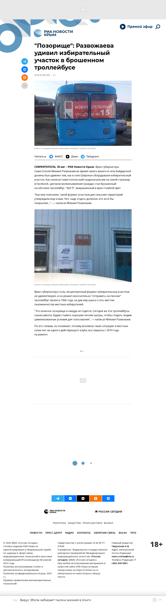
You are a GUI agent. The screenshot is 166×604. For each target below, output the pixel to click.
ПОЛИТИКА (59, 523)
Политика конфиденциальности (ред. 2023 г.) (27, 575)
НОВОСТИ (36, 533)
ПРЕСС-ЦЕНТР (53, 533)
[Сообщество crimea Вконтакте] (70, 498)
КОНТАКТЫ (84, 533)
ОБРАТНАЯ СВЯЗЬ (104, 533)
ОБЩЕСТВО (74, 523)
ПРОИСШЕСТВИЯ (92, 523)
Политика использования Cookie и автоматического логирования (23, 568)
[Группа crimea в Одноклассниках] (95, 498)
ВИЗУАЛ (108, 523)
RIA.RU (123, 533)
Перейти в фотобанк (87, 148)
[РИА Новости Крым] (53, 33)
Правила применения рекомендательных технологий (27, 582)
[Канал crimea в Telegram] (58, 498)
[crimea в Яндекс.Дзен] (83, 498)
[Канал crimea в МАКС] (108, 498)
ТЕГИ (133, 533)
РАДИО (69, 533)
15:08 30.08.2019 (42, 75)
